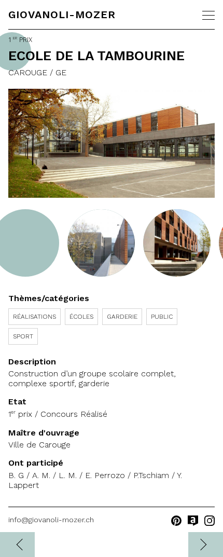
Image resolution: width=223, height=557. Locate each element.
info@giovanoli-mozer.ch (51, 519)
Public (162, 316)
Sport (23, 336)
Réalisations (34, 316)
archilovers (193, 520)
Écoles (81, 316)
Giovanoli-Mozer (62, 14)
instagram (209, 520)
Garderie (122, 316)
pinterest (176, 520)
